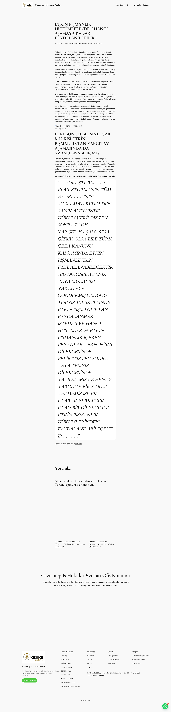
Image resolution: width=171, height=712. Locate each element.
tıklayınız (78, 444)
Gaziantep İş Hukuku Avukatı (48, 5)
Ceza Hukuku (98, 43)
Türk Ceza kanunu (105, 94)
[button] (165, 706)
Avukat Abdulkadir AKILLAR (78, 43)
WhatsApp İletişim (30, 680)
